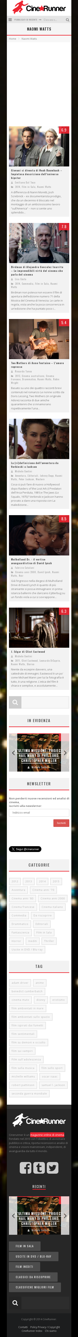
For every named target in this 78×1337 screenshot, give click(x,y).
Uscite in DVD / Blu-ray (27, 949)
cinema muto (20, 1000)
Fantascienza (20, 932)
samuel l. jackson (53, 1085)
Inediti (32, 941)
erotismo (58, 1000)
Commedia (27, 283)
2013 (17, 376)
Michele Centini (23, 471)
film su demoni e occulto (29, 1042)
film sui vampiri (22, 1051)
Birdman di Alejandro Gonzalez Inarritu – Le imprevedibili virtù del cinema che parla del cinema (37, 270)
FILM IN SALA (25, 1246)
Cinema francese (23, 907)
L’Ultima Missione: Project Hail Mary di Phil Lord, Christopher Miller (39, 755)
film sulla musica (23, 1068)
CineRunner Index (32, 1331)
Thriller (49, 941)
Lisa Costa (20, 279)
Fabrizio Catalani (24, 567)
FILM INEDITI (24, 1266)
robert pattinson (23, 1085)
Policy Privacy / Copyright (45, 1327)
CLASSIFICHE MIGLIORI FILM (35, 1287)
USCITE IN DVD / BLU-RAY (34, 1256)
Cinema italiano (52, 907)
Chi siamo (51, 1331)
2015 (56, 881)
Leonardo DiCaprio (50, 660)
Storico (30, 664)
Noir (21, 575)
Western (40, 479)
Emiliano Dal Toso (25, 182)
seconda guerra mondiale (29, 1093)
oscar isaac (50, 1076)
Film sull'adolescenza (26, 1059)
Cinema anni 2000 (25, 572)
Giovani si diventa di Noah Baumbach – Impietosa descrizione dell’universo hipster (36, 174)
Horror (16, 941)
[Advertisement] (39, 83)
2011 (17, 660)
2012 (15, 881)
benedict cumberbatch (27, 991)
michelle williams (23, 1076)
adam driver (20, 983)
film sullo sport (52, 1068)
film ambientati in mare (28, 1008)
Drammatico (29, 379)
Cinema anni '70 (43, 890)
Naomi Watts (44, 186)
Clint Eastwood (30, 660)
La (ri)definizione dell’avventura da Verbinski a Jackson (34, 464)
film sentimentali (23, 1034)
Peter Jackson (26, 479)
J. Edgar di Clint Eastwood (28, 651)
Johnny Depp (47, 475)
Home (12, 39)
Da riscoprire (42, 915)
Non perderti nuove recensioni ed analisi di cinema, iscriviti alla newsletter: (39, 802)
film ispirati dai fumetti (27, 1025)
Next (65, 752)
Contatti (23, 1327)
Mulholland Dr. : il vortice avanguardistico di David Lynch (31, 561)
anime (40, 983)
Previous (13, 752)
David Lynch (44, 572)
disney (40, 1000)
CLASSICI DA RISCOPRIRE (33, 1277)
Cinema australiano (33, 376)
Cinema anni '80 (22, 898)
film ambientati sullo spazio (31, 1017)
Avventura (20, 475)
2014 (17, 186)
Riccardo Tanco (23, 371)
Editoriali (33, 475)
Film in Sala (29, 186)
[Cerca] (68, 19)
